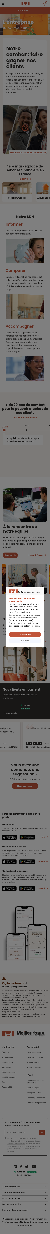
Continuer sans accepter (24, 595)
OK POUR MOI (25, 634)
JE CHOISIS (25, 640)
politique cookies (31, 626)
